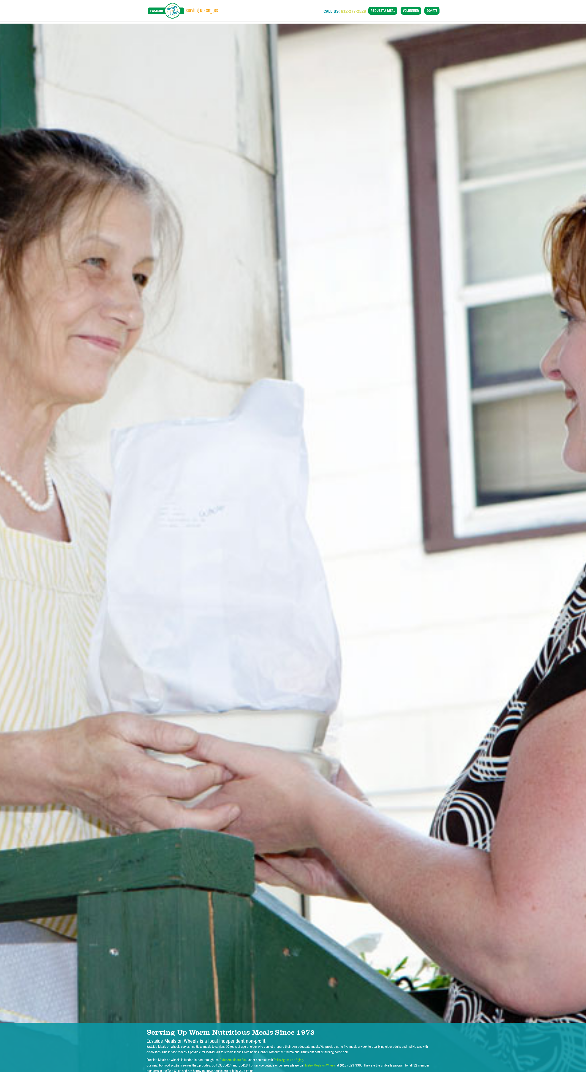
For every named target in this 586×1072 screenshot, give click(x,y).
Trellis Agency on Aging (288, 1060)
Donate (432, 11)
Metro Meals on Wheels (320, 1065)
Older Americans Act (233, 1060)
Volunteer (411, 11)
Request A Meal (383, 11)
